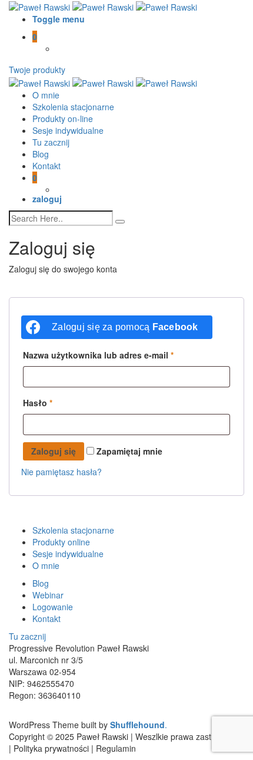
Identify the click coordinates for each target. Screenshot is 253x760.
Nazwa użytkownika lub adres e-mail (98, 355)
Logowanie (52, 607)
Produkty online (61, 542)
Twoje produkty (37, 69)
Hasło (37, 403)
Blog (40, 154)
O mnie (45, 95)
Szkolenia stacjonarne (73, 107)
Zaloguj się (53, 451)
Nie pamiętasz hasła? (61, 472)
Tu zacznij (50, 142)
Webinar (48, 595)
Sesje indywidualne (68, 130)
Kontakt (46, 166)
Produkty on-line (62, 118)
